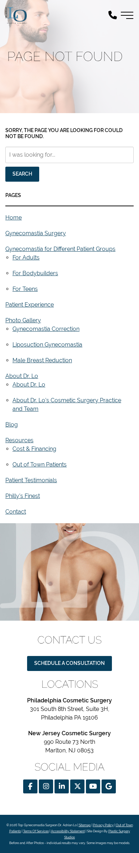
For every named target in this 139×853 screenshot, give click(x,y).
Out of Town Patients (39, 464)
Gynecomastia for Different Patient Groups (60, 249)
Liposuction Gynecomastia (47, 344)
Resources (19, 440)
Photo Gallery (23, 320)
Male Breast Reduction (42, 360)
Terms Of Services (36, 831)
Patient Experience (29, 304)
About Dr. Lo (21, 376)
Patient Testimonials (31, 480)
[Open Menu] (127, 15)
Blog (11, 424)
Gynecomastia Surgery (35, 233)
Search (22, 174)
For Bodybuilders (35, 273)
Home (13, 217)
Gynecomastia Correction (45, 328)
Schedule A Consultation (69, 663)
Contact (15, 511)
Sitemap (85, 825)
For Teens (25, 289)
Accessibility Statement (68, 831)
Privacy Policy (103, 825)
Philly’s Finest (22, 496)
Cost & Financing (34, 448)
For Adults (26, 257)
